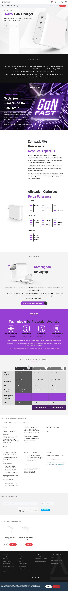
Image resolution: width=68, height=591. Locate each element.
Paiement (21, 558)
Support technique (23, 568)
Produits (20, 556)
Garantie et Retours (23, 563)
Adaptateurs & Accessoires (8, 566)
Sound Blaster (6, 558)
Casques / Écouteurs (7, 561)
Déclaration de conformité (40, 561)
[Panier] (62, 2)
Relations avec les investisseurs (41, 558)
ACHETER (13, 544)
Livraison (21, 561)
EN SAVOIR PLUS (40, 407)
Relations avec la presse (40, 559)
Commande (21, 559)
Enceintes (5, 559)
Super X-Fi (5, 556)
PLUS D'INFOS (48, 586)
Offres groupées (6, 569)
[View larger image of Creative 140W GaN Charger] (6, 26)
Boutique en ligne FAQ (23, 566)
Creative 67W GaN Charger (26, 537)
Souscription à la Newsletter (57, 560)
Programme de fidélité (23, 564)
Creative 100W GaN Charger (10, 538)
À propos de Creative (39, 556)
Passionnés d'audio (7, 568)
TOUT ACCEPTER (56, 586)
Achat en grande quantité (56, 563)
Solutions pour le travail (8, 563)
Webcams (5, 564)
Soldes (4, 571)
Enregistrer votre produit (56, 561)
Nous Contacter (22, 569)
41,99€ (26, 539)
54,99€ (10, 541)
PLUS (5, 544)
